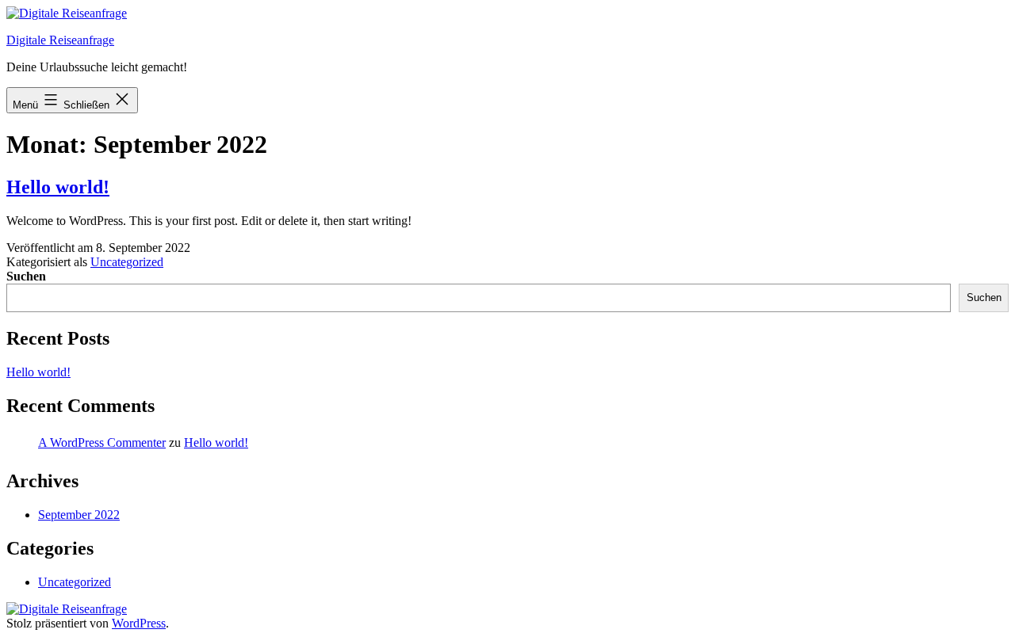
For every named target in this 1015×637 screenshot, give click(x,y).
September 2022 (79, 514)
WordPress (139, 623)
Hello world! (57, 187)
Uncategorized (126, 262)
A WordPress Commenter (102, 442)
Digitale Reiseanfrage (60, 40)
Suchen (26, 276)
